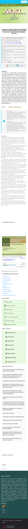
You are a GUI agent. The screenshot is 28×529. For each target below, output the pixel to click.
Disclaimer (5, 285)
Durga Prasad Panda (10, 38)
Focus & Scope (6, 276)
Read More (3, 501)
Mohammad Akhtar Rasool (11, 37)
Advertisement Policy (7, 283)
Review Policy (5, 293)
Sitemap (4, 522)
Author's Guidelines (10, 305)
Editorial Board (17, 520)
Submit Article (8, 301)
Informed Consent (6, 278)
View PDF (10, 65)
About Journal (5, 4)
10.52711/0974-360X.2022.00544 (11, 43)
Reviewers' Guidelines (7, 291)
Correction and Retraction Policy (9, 295)
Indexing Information (11, 324)
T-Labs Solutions (10, 527)
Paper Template (9, 309)
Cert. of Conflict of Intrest (12, 317)
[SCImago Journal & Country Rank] (9, 271)
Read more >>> (23, 258)
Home (3, 520)
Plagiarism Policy (6, 287)
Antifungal (10, 107)
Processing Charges (9, 320)
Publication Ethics (6, 289)
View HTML (21, 65)
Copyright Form (9, 313)
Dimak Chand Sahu (18, 38)
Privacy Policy (5, 281)
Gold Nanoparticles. (17, 107)
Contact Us (12, 4)
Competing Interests (7, 280)
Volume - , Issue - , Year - (15, 62)
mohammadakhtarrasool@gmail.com (13, 40)
